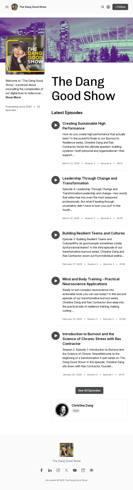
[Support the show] (108, 7)
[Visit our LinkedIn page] (50, 470)
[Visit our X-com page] (66, 470)
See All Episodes (89, 390)
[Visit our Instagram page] (58, 470)
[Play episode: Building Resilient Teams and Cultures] (55, 235)
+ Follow (120, 6)
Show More (13, 97)
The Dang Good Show (32, 6)
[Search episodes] (102, 7)
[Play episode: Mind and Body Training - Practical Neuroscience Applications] (55, 281)
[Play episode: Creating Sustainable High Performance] (55, 125)
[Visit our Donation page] (91, 470)
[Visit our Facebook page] (41, 470)
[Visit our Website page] (83, 470)
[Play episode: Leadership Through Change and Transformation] (55, 180)
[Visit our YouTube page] (75, 470)
